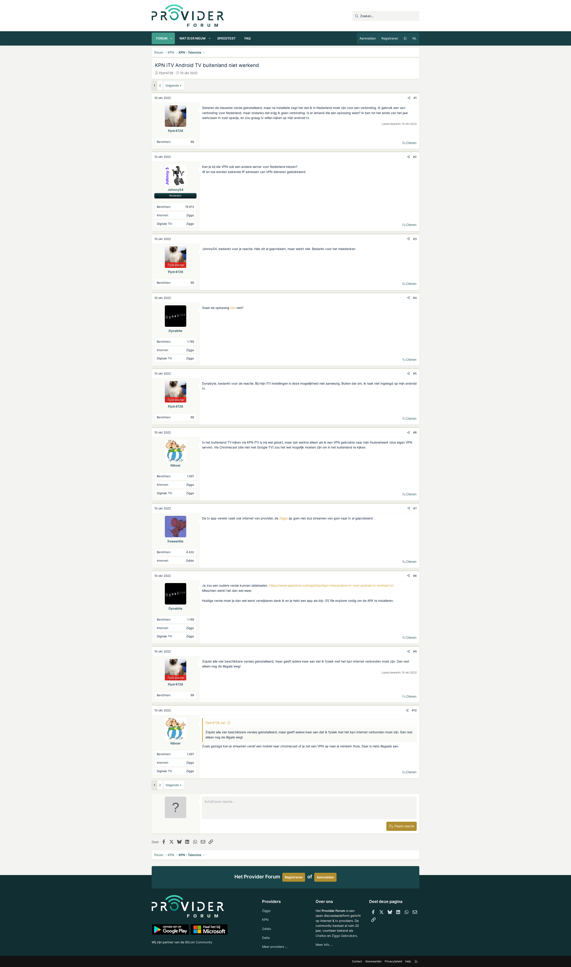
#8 (415, 575)
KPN (265, 919)
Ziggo (283, 518)
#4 (415, 298)
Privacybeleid (393, 961)
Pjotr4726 (166, 73)
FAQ (247, 38)
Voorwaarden (373, 961)
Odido (266, 929)
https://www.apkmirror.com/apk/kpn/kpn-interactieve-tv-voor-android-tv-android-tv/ (331, 585)
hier (233, 308)
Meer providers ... (275, 946)
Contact (357, 961)
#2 (415, 156)
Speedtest (226, 38)
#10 (414, 710)
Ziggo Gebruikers (344, 936)
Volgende (172, 85)
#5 (415, 373)
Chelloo (321, 936)
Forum (162, 38)
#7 (415, 508)
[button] (171, 38)
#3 (415, 239)
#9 (415, 651)
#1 (415, 98)
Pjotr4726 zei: (215, 723)
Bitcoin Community (198, 942)
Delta (266, 938)
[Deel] (409, 98)
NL (414, 38)
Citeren (411, 143)
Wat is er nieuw (192, 38)
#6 (415, 432)
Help (408, 961)
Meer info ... (324, 944)
